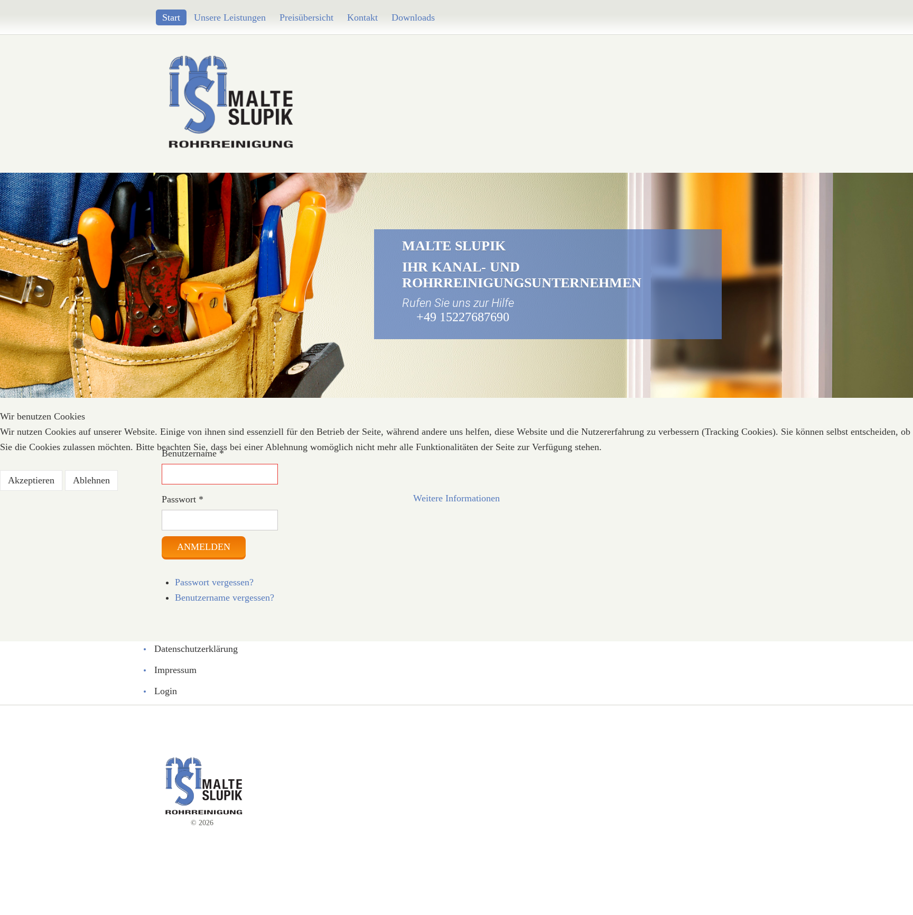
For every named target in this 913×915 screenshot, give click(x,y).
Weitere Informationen (456, 498)
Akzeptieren (31, 480)
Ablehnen (91, 480)
